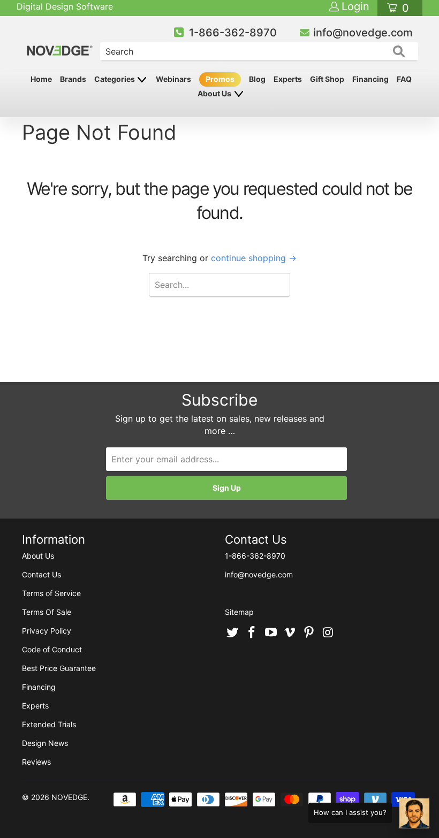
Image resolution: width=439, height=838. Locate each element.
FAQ (404, 78)
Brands (73, 78)
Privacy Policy (46, 630)
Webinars (173, 78)
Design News (45, 743)
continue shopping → (254, 258)
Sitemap (239, 611)
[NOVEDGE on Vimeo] (290, 633)
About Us (215, 93)
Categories (115, 78)
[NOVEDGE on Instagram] (328, 633)
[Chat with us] (414, 813)
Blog (257, 78)
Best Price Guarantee (59, 668)
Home (41, 78)
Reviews (36, 761)
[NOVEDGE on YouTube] (271, 633)
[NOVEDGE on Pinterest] (309, 633)
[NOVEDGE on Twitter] (233, 633)
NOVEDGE (69, 797)
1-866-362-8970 (233, 32)
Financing (370, 78)
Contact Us (41, 574)
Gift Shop (327, 78)
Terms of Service (51, 593)
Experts (288, 78)
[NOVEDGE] (60, 41)
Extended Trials (49, 724)
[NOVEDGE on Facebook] (252, 633)
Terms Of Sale (46, 611)
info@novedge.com (363, 32)
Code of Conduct (52, 649)
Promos (220, 78)
